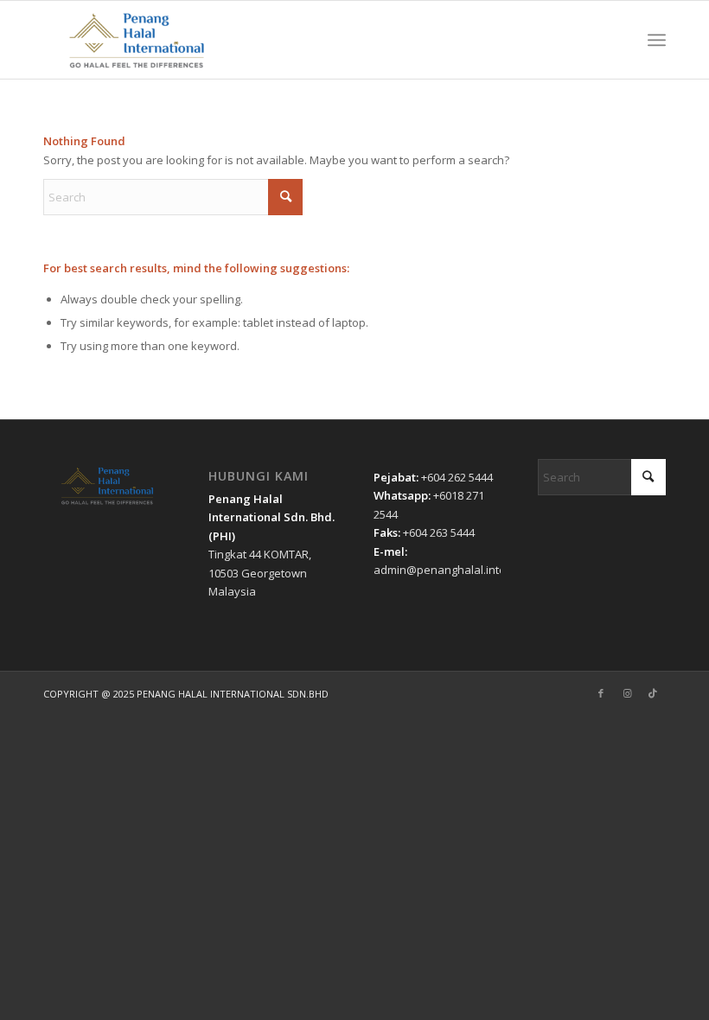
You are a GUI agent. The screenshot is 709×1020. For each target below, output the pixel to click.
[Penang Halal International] (136, 40)
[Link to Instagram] (627, 693)
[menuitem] (657, 39)
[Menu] (657, 39)
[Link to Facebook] (601, 693)
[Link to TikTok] (653, 693)
